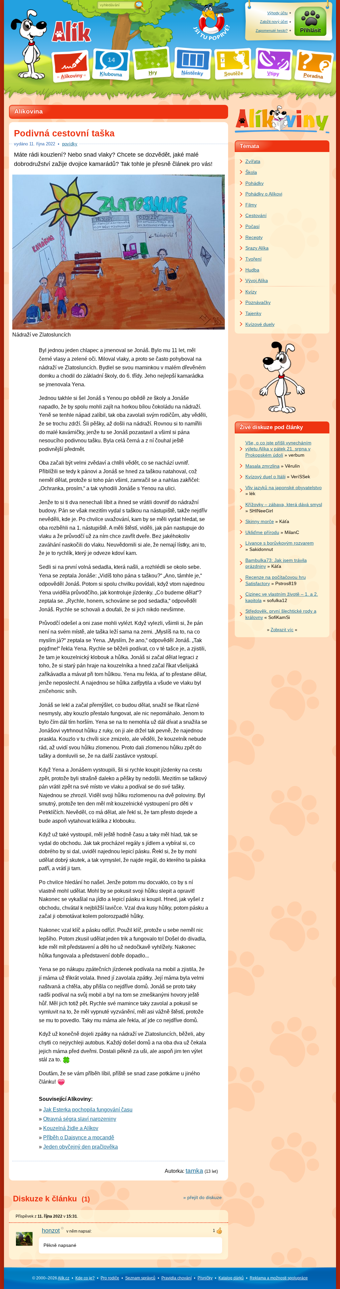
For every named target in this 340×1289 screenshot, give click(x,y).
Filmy (251, 204)
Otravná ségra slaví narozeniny (79, 1119)
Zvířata (252, 161)
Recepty (254, 237)
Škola (251, 172)
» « (282, 629)
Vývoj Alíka (256, 280)
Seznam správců (140, 1278)
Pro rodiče (110, 1278)
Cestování (256, 215)
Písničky (205, 1278)
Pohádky (254, 183)
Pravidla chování (176, 1278)
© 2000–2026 (50, 1278)
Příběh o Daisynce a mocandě (78, 1137)
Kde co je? (85, 1278)
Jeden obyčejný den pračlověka (80, 1147)
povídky (69, 143)
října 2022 (42, 143)
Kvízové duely (260, 324)
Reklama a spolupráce (279, 1278)
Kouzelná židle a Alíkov (70, 1128)
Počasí (252, 226)
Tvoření (253, 259)
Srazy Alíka (257, 248)
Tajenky (253, 313)
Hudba (252, 269)
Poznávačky (258, 302)
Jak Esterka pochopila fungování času (87, 1109)
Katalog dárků (231, 1278)
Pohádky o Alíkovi (263, 193)
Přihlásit (310, 30)
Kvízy (251, 291)
